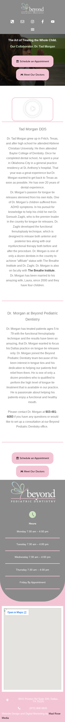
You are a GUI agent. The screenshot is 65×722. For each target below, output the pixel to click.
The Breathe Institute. (42, 270)
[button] (32, 29)
